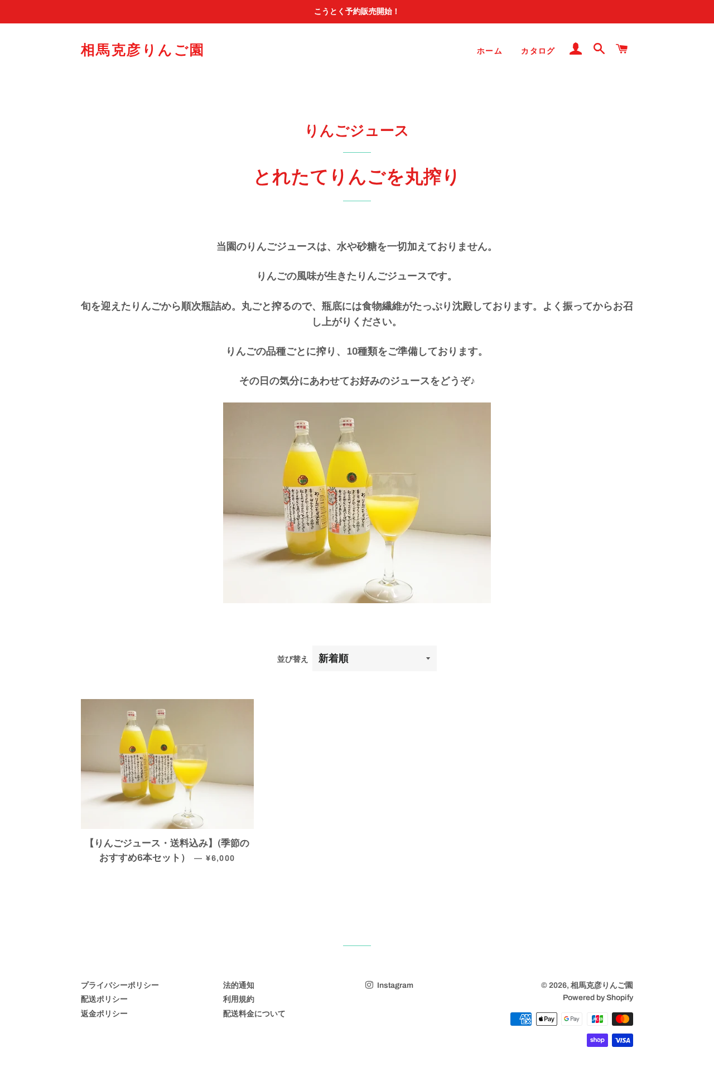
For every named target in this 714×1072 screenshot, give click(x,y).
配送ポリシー (104, 999)
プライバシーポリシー (120, 985)
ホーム (490, 51)
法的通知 (238, 985)
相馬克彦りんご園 (143, 49)
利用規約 (238, 999)
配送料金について (254, 1014)
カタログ (538, 51)
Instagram (394, 985)
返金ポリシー (104, 1014)
